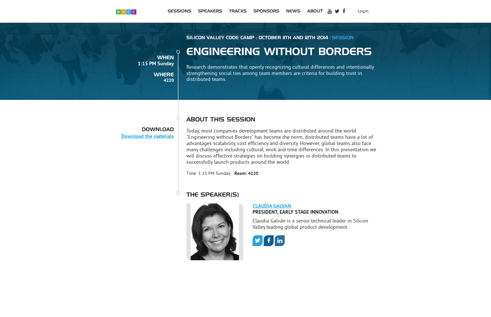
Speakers (210, 11)
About (315, 11)
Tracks (238, 11)
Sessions (179, 11)
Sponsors (266, 11)
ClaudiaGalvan (272, 206)
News (293, 11)
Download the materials (147, 136)
